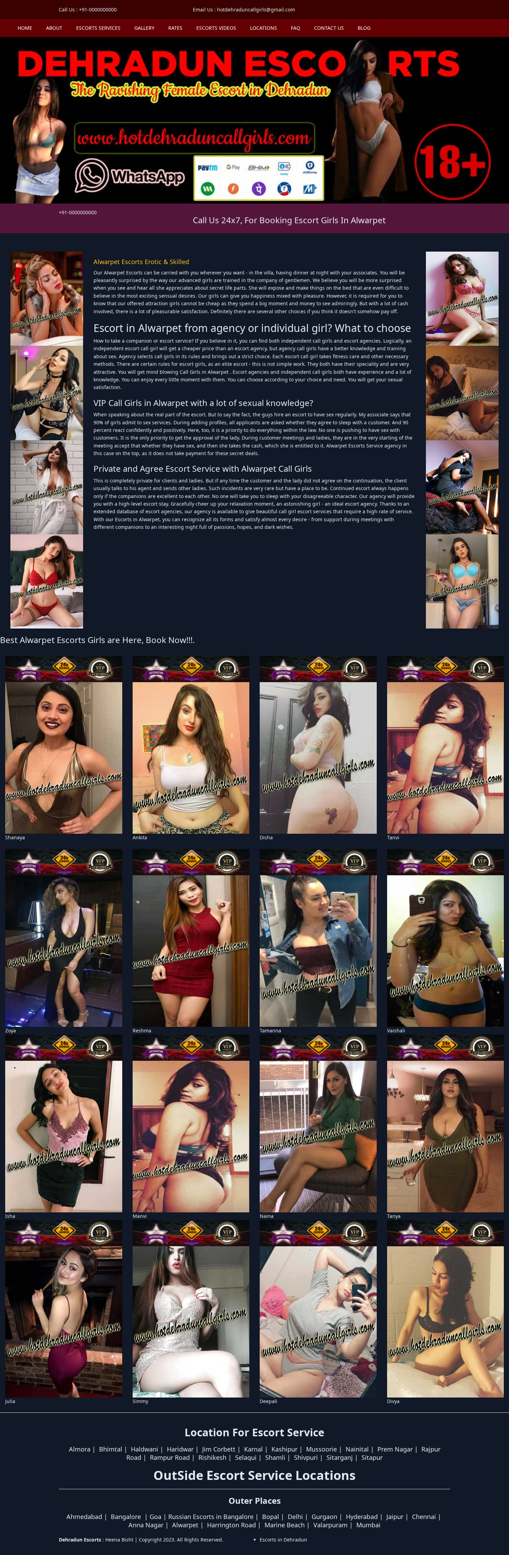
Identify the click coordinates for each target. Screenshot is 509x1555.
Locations (263, 28)
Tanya (394, 1216)
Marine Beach (285, 1525)
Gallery (144, 28)
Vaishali (396, 1030)
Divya (393, 1401)
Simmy (140, 1401)
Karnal (253, 1449)
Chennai (424, 1516)
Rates (175, 28)
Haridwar (180, 1449)
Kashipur (284, 1449)
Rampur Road (170, 1457)
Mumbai (368, 1525)
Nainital (357, 1449)
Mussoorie (321, 1449)
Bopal (270, 1516)
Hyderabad (362, 1516)
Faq (295, 28)
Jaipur (394, 1516)
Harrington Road (231, 1525)
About (54, 28)
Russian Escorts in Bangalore (210, 1516)
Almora (79, 1449)
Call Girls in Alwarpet (205, 372)
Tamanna (270, 1030)
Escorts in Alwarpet (137, 519)
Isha (10, 1216)
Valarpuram (330, 1525)
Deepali (268, 1401)
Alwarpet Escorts (124, 272)
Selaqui (246, 1457)
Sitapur (372, 1457)
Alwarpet (185, 1525)
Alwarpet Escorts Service (354, 445)
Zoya (10, 1030)
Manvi (140, 1216)
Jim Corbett (218, 1449)
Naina (267, 1216)
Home (25, 28)
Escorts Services (98, 28)
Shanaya (15, 837)
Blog (364, 28)
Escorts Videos (216, 28)
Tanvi (393, 837)
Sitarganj (340, 1457)
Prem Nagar (395, 1449)
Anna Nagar (145, 1525)
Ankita (140, 837)
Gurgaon (324, 1516)
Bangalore (126, 1516)
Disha (266, 837)
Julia (10, 1401)
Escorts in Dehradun (283, 1539)
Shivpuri (306, 1457)
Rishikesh (212, 1457)
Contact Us (329, 28)
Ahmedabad (84, 1516)
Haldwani (144, 1449)
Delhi (295, 1516)
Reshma (142, 1030)
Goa (155, 1516)
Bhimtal (110, 1449)
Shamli (275, 1457)
